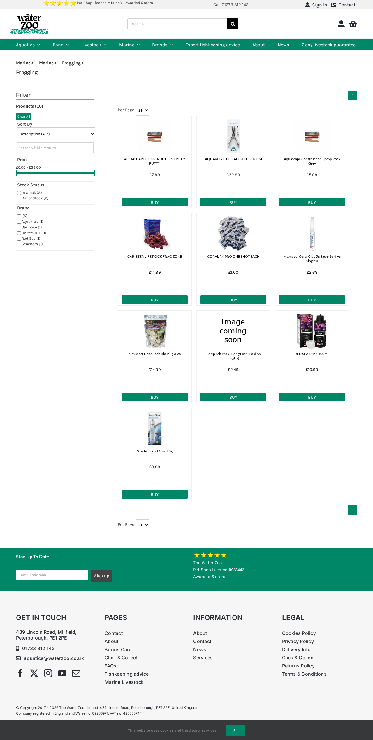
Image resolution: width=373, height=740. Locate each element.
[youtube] (62, 673)
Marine (23, 63)
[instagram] (48, 673)
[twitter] (34, 673)
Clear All (23, 116)
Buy (155, 202)
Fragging (71, 63)
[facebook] (20, 673)
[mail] (76, 673)
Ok (235, 730)
